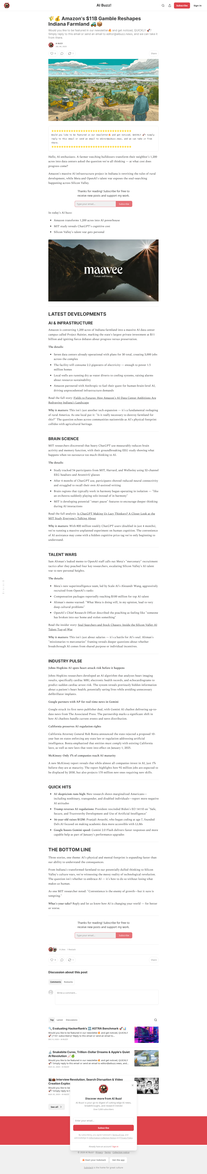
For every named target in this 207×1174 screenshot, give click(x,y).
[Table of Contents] (3, 587)
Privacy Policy (126, 1137)
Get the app (118, 1160)
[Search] (163, 5)
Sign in (198, 5)
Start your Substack (95, 1160)
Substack (88, 1167)
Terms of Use (118, 1134)
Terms (108, 1152)
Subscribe (182, 5)
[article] (103, 1035)
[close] (132, 1085)
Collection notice (121, 1152)
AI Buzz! (59, 43)
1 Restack (71, 949)
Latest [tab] (60, 1020)
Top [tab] (52, 1020)
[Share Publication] (170, 5)
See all (54, 1106)
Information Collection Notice (102, 1137)
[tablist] (61, 982)
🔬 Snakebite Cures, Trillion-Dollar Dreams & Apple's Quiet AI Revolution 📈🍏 (89, 1054)
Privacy (99, 1152)
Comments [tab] (55, 982)
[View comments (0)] (62, 53)
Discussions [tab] (71, 1020)
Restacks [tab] (68, 982)
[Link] (44, 314)
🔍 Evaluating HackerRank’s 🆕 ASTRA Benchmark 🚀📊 (87, 1028)
